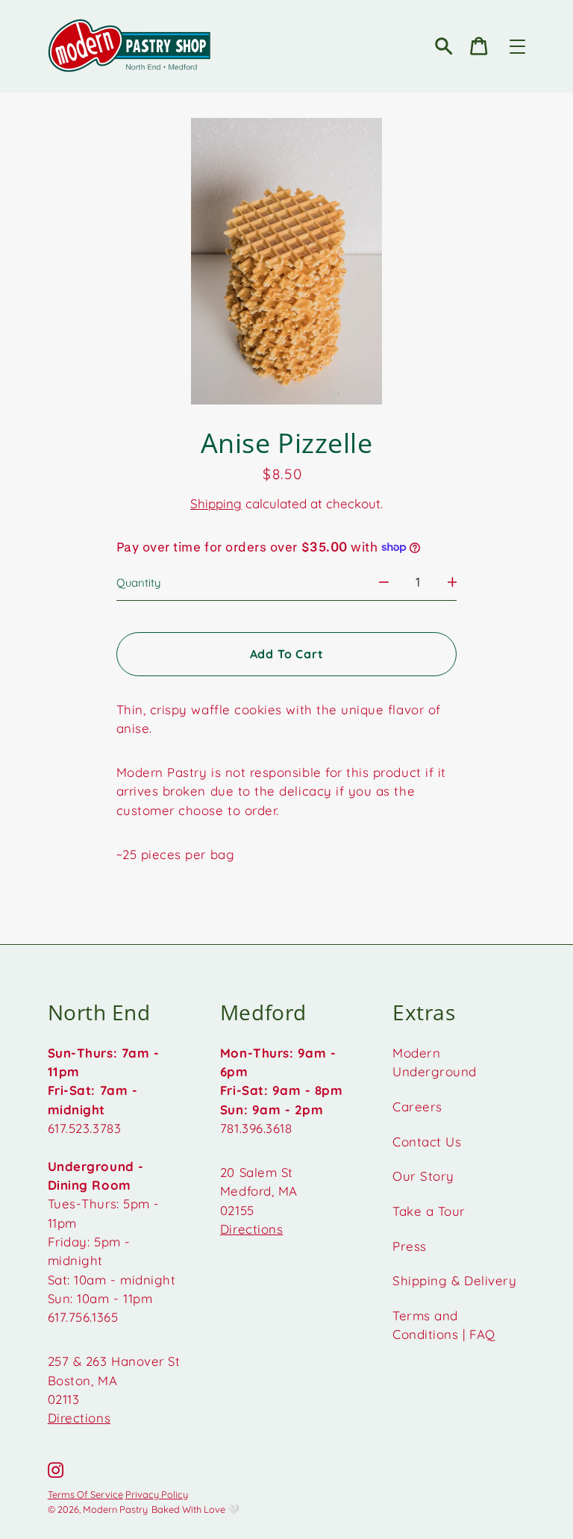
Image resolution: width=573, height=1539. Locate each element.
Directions (79, 1418)
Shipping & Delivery (454, 1280)
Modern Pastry (115, 1509)
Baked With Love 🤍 (195, 1509)
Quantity (138, 582)
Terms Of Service (85, 1494)
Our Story (423, 1176)
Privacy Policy (156, 1494)
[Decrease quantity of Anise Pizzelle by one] (384, 582)
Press (409, 1246)
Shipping (216, 503)
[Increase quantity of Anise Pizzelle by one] (452, 582)
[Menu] (517, 46)
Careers (417, 1106)
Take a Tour (429, 1211)
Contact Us (426, 1141)
